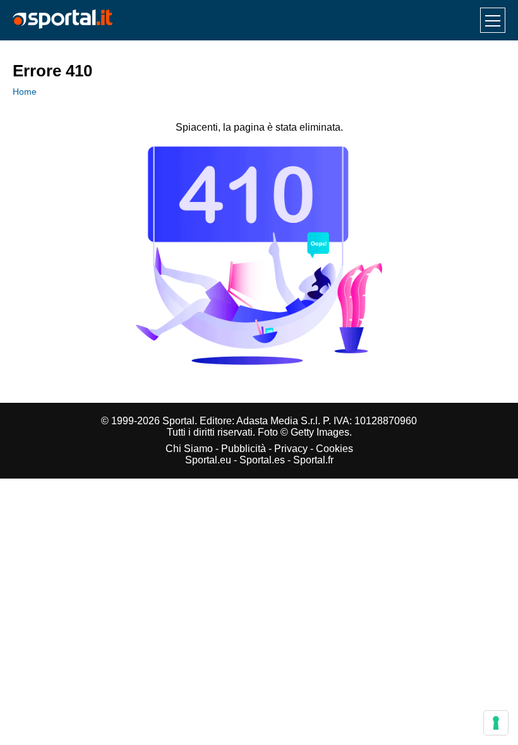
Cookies (334, 448)
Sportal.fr (313, 460)
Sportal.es (262, 460)
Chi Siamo (189, 448)
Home (25, 91)
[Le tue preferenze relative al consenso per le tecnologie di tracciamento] (496, 723)
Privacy (291, 448)
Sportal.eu (208, 460)
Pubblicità (243, 448)
